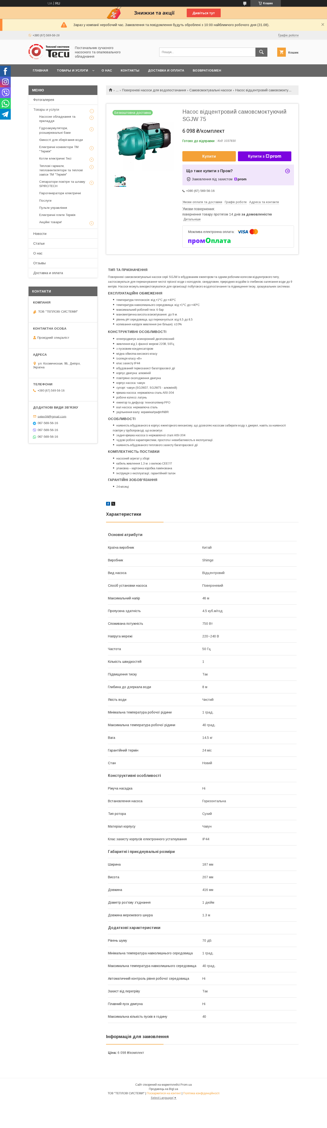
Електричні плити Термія (57, 215)
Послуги (45, 200)
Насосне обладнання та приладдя (57, 119)
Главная (40, 70)
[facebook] (108, 504)
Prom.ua (186, 1084)
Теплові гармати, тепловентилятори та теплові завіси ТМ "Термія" (61, 170)
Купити (209, 156)
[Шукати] (261, 52)
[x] (113, 504)
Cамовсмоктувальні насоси (210, 90)
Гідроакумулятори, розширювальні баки (55, 130)
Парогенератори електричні (60, 193)
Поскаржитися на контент (164, 1093)
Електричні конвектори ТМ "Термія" (59, 149)
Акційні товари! (50, 222)
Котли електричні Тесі (55, 158)
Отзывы (39, 263)
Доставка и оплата (166, 70)
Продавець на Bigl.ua (163, 1089)
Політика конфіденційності (201, 1093)
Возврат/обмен (207, 70)
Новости (39, 234)
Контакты (130, 70)
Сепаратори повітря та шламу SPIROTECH (62, 184)
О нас (106, 70)
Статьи (39, 243)
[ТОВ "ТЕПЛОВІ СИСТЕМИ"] (48, 58)
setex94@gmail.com (52, 416)
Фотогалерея (43, 100)
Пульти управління (53, 208)
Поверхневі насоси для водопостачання (154, 90)
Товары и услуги (72, 70)
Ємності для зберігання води (61, 140)
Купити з (256, 156)
